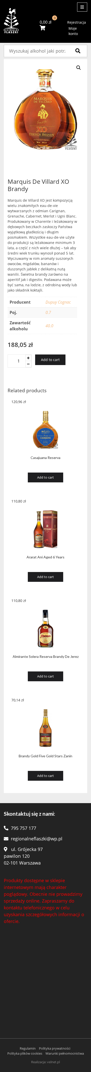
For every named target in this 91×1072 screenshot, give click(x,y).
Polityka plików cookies (24, 1053)
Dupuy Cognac (58, 302)
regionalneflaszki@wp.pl (36, 839)
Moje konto (73, 31)
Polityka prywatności (54, 1048)
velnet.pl (53, 1062)
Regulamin (28, 1048)
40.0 (49, 326)
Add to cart (50, 359)
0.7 (48, 312)
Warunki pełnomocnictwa (65, 1053)
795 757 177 (23, 828)
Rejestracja (76, 22)
